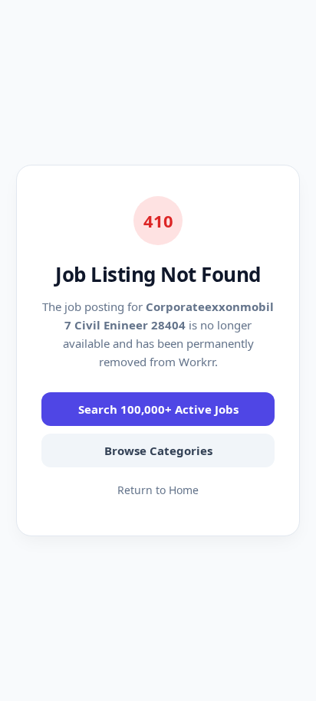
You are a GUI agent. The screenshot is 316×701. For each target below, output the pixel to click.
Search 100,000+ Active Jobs (158, 409)
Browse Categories (158, 450)
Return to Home (158, 490)
